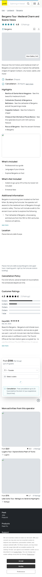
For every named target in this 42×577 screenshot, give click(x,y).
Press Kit (5, 517)
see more (5, 225)
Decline (21, 566)
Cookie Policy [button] (18, 552)
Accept (21, 561)
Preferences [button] (30, 554)
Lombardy (10, 10)
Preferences (21, 571)
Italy (3, 10)
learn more (29, 84)
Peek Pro (5, 526)
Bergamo (19, 10)
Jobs (3, 515)
